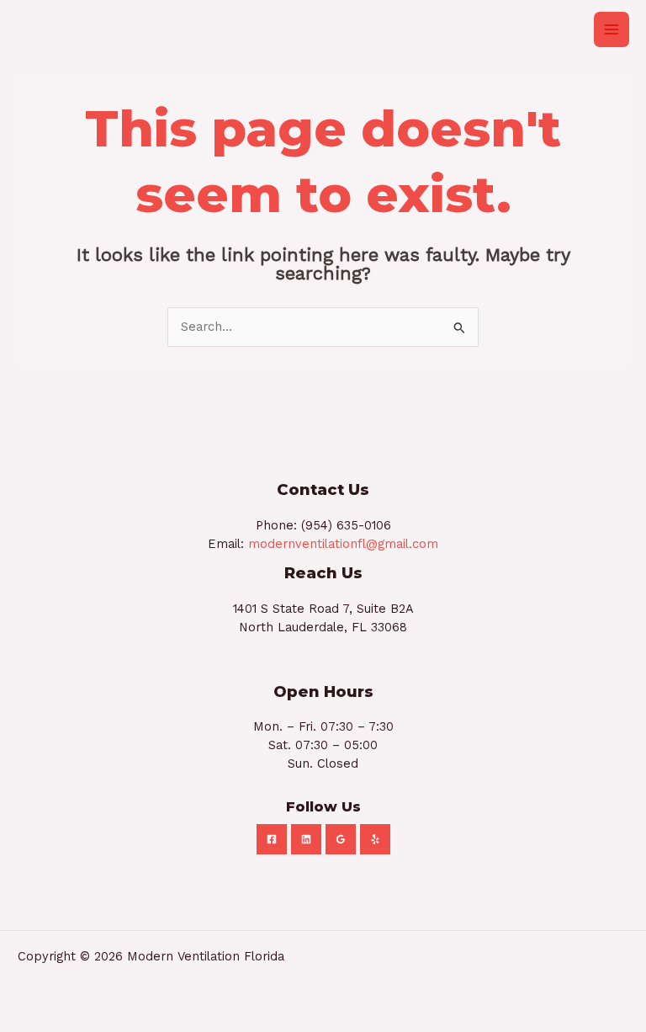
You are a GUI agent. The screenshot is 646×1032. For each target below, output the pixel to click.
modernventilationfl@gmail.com (343, 543)
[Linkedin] (306, 839)
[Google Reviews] (341, 839)
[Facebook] (272, 839)
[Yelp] (375, 839)
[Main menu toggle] (611, 29)
